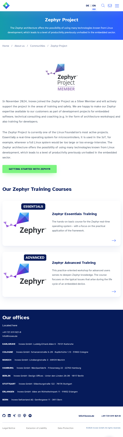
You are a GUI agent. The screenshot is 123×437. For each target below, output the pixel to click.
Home (5, 46)
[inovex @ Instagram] (19, 416)
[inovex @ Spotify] (30, 416)
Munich (6, 360)
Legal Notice (8, 428)
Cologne (7, 352)
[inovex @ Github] (3, 416)
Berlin (6, 375)
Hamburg (7, 368)
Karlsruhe (8, 344)
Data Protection (66, 428)
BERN (5, 399)
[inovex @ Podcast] (24, 416)
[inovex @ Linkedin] (9, 416)
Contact (109, 5)
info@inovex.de (9, 336)
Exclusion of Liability (36, 428)
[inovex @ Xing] (14, 416)
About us (20, 46)
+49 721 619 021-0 (11, 332)
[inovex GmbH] (11, 8)
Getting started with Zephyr (29, 169)
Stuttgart (9, 383)
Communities (37, 46)
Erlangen (8, 391)
